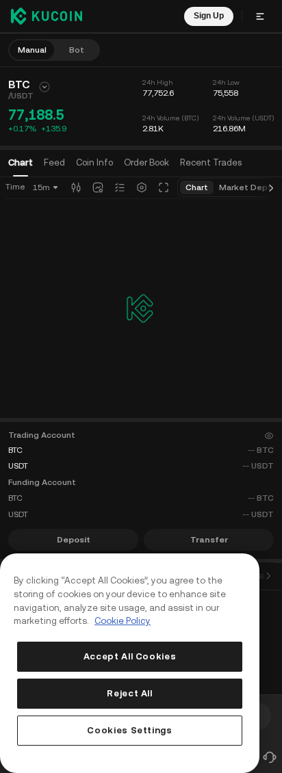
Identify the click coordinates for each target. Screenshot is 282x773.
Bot (76, 50)
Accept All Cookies (130, 656)
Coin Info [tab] (94, 162)
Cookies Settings (129, 730)
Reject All (130, 693)
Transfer (209, 540)
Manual (32, 50)
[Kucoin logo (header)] (46, 16)
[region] (129, 663)
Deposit (73, 540)
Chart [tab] (20, 162)
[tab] (146, 162)
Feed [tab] (54, 162)
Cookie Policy (122, 621)
